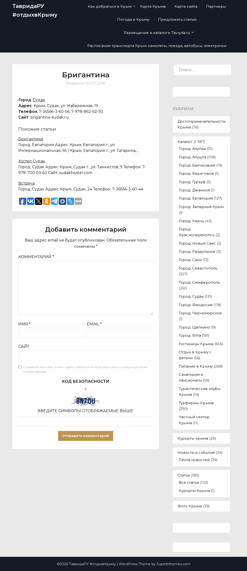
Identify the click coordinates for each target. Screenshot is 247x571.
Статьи (184, 475)
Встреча (26, 183)
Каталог (185, 141)
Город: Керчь (191, 221)
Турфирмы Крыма (196, 403)
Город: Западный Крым (201, 206)
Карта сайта (185, 6)
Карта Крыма (153, 6)
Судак (39, 100)
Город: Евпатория (196, 198)
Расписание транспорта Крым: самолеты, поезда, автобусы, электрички (156, 45)
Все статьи (189, 482)
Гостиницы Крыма (196, 344)
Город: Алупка (192, 148)
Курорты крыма (193, 438)
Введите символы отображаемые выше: (86, 411)
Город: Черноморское (200, 313)
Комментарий (36, 257)
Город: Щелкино (194, 327)
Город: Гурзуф (192, 182)
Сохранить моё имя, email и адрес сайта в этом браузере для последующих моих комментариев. (85, 369)
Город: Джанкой (194, 190)
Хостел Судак (31, 161)
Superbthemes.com (173, 564)
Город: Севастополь (198, 268)
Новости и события (196, 452)
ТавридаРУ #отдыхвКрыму (34, 10)
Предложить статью (177, 19)
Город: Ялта (190, 335)
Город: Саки (190, 259)
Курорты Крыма (194, 490)
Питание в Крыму (196, 366)
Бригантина (30, 139)
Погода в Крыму (133, 19)
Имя (24, 324)
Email (94, 324)
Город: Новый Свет (197, 243)
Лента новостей (194, 459)
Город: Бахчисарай (197, 165)
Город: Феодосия (196, 304)
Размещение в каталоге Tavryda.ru (157, 32)
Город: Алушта (192, 157)
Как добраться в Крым (109, 6)
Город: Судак (191, 296)
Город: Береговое (196, 173)
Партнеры (216, 6)
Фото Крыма (190, 506)
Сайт (23, 346)
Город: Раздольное (197, 251)
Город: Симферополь (199, 282)
